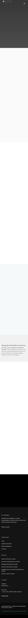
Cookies (24, 611)
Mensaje (6, 402)
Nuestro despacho (6, 546)
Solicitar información (10, 423)
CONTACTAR (14, 319)
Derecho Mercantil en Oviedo (9, 567)
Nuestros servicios (6, 543)
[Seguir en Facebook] (2, 530)
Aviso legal (5, 611)
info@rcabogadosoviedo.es (12, 42)
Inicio (2, 541)
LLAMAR (14, 133)
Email (5, 393)
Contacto (3, 549)
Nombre (6, 375)
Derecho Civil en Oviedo (7, 573)
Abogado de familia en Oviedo (9, 564)
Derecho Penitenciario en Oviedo (10, 561)
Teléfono (6, 384)
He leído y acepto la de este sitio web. (15, 418)
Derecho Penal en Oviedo (8, 559)
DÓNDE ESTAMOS (13, 248)
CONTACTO (14, 26)
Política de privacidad (15, 611)
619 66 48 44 (8, 34)
